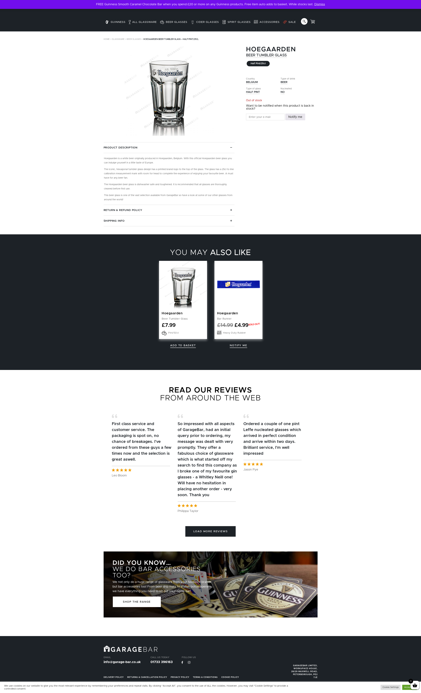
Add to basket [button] (183, 345)
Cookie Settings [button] (391, 687)
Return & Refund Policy (123, 210)
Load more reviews (210, 531)
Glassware (118, 39)
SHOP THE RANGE (137, 602)
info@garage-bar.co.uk (122, 662)
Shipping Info (114, 221)
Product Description (121, 147)
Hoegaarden (271, 49)
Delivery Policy (114, 677)
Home (107, 39)
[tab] (169, 173)
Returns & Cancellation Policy (147, 677)
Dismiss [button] (319, 4)
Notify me (295, 117)
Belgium (252, 82)
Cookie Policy (230, 677)
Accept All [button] (409, 687)
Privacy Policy (180, 677)
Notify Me (238, 345)
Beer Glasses (134, 39)
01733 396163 (161, 662)
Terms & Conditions (205, 677)
